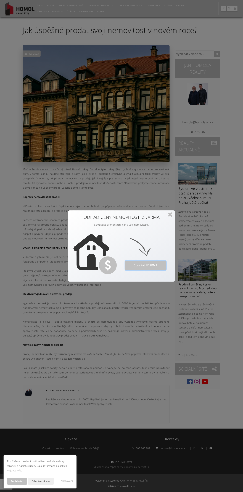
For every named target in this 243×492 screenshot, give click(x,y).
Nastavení (67, 481)
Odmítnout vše (40, 481)
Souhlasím (17, 481)
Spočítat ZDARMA (145, 265)
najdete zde (14, 470)
